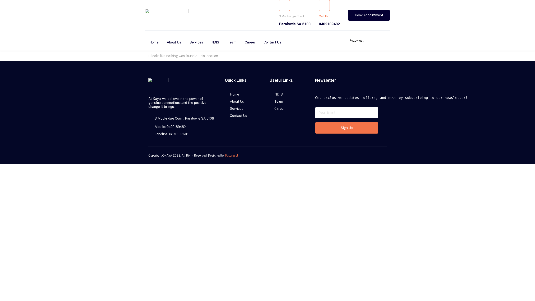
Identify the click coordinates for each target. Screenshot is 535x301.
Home (153, 42)
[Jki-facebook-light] (370, 155)
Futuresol (231, 155)
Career (250, 42)
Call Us (324, 16)
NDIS (215, 42)
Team (232, 42)
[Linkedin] (385, 155)
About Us (174, 42)
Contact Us (272, 42)
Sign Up (347, 128)
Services (196, 42)
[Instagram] (377, 155)
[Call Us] (324, 5)
